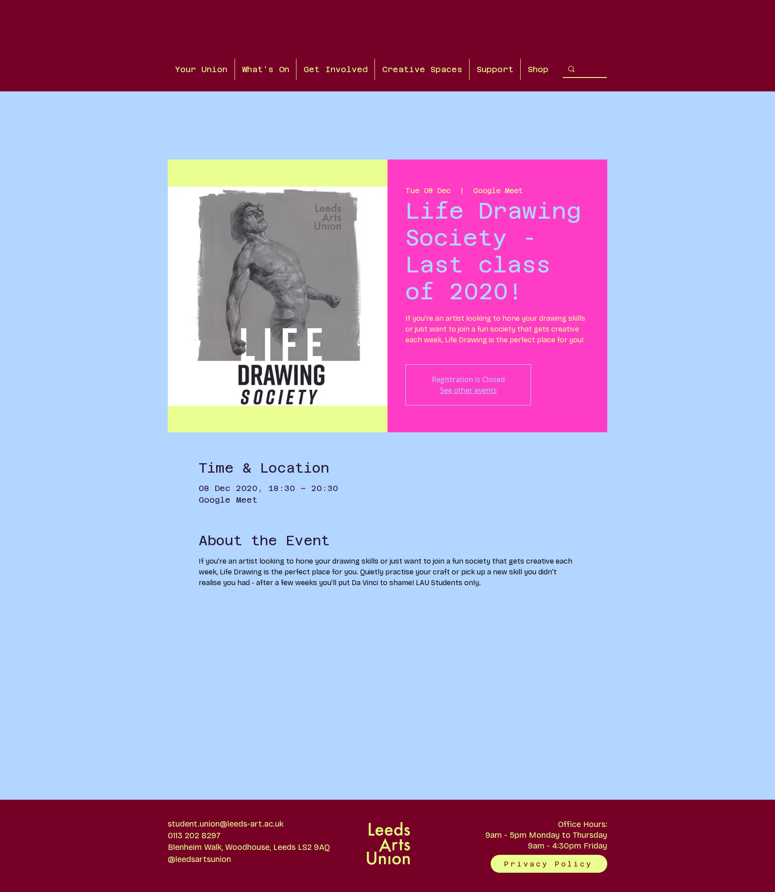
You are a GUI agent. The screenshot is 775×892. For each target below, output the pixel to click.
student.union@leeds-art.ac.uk (225, 824)
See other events (468, 390)
